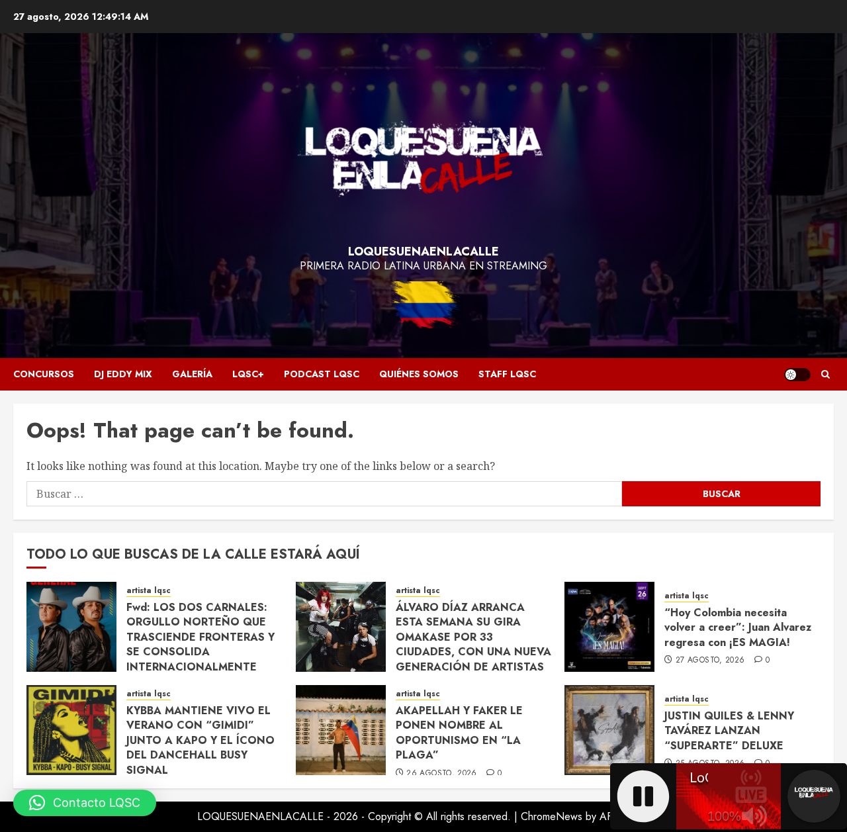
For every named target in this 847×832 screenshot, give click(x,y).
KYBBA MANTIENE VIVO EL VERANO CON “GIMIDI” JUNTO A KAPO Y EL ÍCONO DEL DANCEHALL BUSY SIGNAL (200, 740)
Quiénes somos (419, 374)
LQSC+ (248, 374)
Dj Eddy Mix (123, 374)
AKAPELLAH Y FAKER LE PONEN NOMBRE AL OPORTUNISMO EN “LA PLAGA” (459, 733)
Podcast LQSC (321, 374)
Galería (192, 374)
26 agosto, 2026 (441, 773)
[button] (825, 374)
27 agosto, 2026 (710, 660)
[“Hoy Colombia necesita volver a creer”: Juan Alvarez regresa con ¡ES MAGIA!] (609, 627)
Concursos (43, 374)
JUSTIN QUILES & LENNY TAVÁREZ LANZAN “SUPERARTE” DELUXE (729, 730)
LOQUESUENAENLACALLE (423, 251)
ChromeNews (551, 816)
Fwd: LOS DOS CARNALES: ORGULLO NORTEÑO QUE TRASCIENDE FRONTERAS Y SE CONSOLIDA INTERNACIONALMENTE (200, 637)
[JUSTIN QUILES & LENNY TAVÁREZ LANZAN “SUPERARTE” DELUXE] (609, 730)
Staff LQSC (507, 374)
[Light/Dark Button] (797, 374)
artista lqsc (148, 590)
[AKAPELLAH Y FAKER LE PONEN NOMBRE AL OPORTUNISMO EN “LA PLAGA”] (341, 730)
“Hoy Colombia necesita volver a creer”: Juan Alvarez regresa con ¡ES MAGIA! (737, 627)
